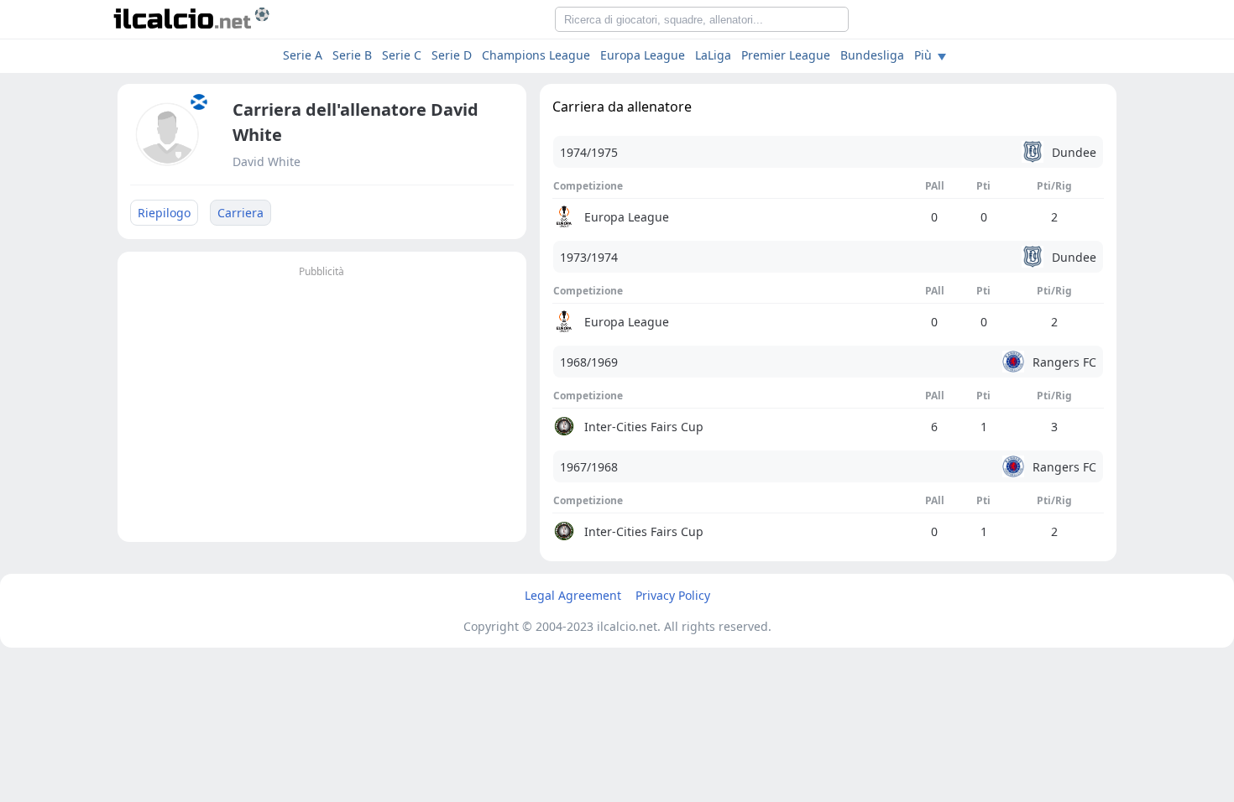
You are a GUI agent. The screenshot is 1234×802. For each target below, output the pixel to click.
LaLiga (713, 55)
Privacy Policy (672, 595)
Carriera (240, 213)
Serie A (302, 55)
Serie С (401, 55)
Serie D (451, 55)
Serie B (352, 55)
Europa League (642, 55)
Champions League (536, 55)
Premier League (785, 55)
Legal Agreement (573, 595)
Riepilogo (164, 213)
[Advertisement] (322, 399)
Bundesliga (872, 55)
